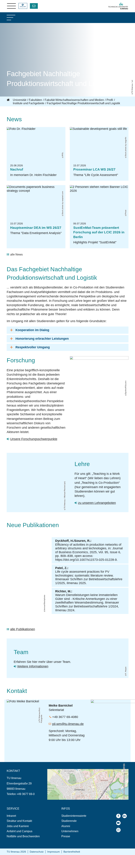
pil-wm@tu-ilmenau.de (68, 724)
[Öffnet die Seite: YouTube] (119, 823)
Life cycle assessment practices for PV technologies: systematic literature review (84, 573)
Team (21, 652)
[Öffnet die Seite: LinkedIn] (125, 816)
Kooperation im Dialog (32, 330)
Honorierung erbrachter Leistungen (42, 338)
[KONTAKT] (34, 6)
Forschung (21, 360)
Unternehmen (69, 831)
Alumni (65, 826)
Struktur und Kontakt (19, 820)
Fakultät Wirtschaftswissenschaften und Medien (74, 99)
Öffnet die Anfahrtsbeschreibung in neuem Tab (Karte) (80, 770)
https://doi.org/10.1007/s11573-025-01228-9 (86, 559)
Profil (110, 99)
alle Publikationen (22, 629)
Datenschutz (37, 851)
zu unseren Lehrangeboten (97, 503)
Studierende (69, 820)
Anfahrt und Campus (19, 831)
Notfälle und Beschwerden (23, 836)
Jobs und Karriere (18, 826)
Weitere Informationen (32, 666)
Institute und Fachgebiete (28, 103)
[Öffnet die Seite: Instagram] (119, 830)
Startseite (8, 100)
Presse (65, 836)
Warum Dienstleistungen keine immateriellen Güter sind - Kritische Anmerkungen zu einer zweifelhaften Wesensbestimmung (86, 598)
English (23, 7)
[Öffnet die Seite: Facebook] (119, 816)
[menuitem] (27, 815)
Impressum (53, 851)
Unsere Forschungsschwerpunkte (33, 439)
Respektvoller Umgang (32, 347)
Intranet (11, 815)
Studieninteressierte (73, 815)
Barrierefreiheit (71, 851)
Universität (19, 99)
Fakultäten (35, 99)
